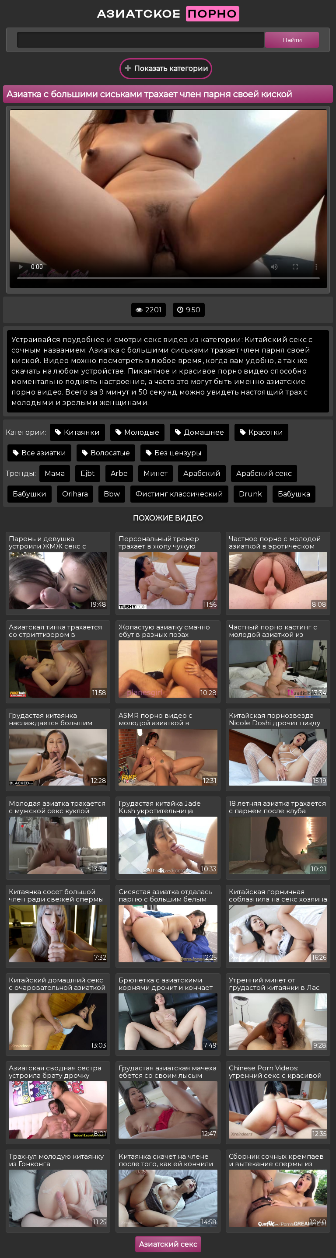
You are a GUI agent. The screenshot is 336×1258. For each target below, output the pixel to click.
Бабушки (29, 494)
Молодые (140, 432)
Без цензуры (177, 453)
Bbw (112, 494)
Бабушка (294, 494)
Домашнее (203, 432)
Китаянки (81, 432)
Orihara (75, 494)
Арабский (201, 473)
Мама (55, 473)
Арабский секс (264, 473)
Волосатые (109, 453)
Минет (156, 473)
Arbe (119, 473)
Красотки (265, 432)
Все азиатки (43, 453)
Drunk (250, 494)
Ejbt (87, 473)
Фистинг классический (179, 494)
